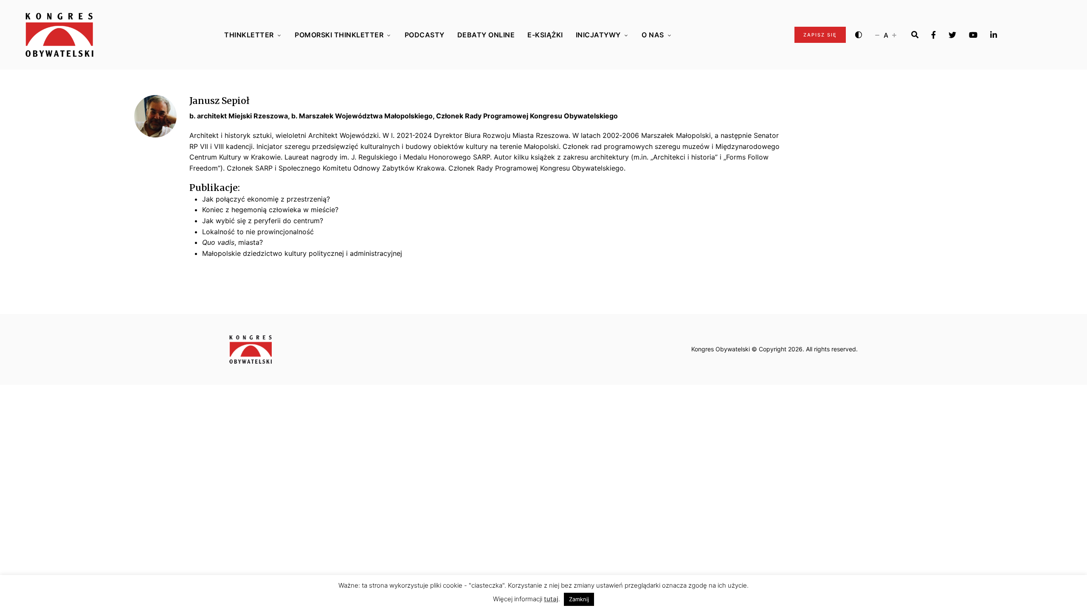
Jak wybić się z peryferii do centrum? (262, 220)
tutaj (551, 599)
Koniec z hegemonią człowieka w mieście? (270, 209)
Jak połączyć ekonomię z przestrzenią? (266, 199)
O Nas (653, 35)
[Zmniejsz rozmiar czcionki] (877, 35)
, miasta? (232, 242)
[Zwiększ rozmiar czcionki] (894, 35)
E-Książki (545, 35)
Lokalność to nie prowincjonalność (258, 231)
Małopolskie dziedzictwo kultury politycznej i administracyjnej (302, 253)
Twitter (952, 34)
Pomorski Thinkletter (339, 35)
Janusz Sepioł (219, 101)
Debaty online (486, 35)
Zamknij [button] (579, 599)
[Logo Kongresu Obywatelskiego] (59, 35)
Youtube (973, 34)
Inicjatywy (598, 35)
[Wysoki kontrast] (858, 34)
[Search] (914, 35)
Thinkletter (249, 35)
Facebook (933, 34)
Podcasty (425, 35)
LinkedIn (993, 34)
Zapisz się (820, 35)
